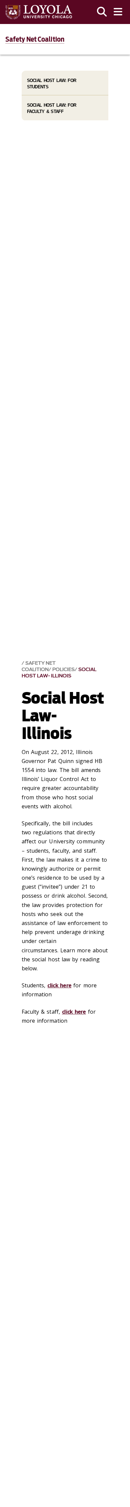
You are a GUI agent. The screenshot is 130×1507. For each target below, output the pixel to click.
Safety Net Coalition (34, 39)
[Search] (102, 12)
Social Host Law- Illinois (59, 672)
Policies (63, 669)
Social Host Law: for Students (51, 83)
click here (59, 985)
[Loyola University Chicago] (38, 12)
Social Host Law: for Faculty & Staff (51, 108)
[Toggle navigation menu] (118, 12)
